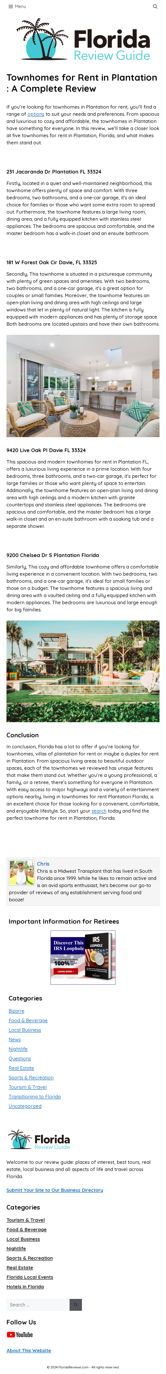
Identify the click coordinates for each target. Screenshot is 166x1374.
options (35, 114)
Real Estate (21, 1068)
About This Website (28, 1350)
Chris (43, 863)
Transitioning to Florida (35, 1097)
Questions (20, 1058)
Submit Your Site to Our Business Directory (54, 1190)
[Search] (76, 1305)
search (99, 811)
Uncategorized (25, 1106)
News (15, 1039)
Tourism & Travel (28, 1087)
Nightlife (18, 1049)
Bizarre (16, 1011)
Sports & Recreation (31, 1077)
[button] (155, 6)
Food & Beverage (28, 1020)
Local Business (25, 1030)
